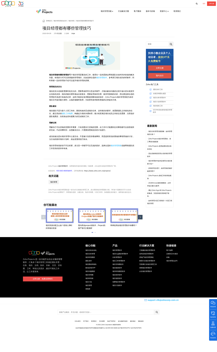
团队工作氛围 (67, 113)
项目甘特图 (89, 275)
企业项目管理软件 (145, 271)
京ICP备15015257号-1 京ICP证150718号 (130, 328)
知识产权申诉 (111, 321)
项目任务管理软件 (159, 97)
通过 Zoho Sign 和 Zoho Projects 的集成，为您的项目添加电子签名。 (159, 193)
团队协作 (88, 261)
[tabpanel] (60, 219)
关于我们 (86, 321)
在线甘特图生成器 (159, 93)
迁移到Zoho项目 (172, 254)
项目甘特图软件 (118, 264)
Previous (43, 217)
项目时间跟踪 (90, 257)
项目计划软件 (117, 285)
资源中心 (163, 11)
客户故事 (169, 250)
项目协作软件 (117, 275)
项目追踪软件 (117, 278)
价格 (168, 257)
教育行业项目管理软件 (147, 261)
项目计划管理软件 (159, 102)
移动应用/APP (90, 268)
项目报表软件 (117, 268)
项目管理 (71, 21)
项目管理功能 (106, 11)
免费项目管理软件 (118, 282)
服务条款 (133, 321)
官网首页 (49, 21)
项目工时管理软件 (118, 261)
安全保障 (102, 321)
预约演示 (160, 75)
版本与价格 (150, 11)
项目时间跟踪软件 (118, 271)
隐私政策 (141, 321)
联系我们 (177, 11)
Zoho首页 (78, 321)
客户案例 (137, 11)
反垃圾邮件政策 (122, 321)
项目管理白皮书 (171, 261)
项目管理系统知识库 (60, 21)
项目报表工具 (158, 106)
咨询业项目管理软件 (146, 254)
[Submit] (156, 312)
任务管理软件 (117, 257)
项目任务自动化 (91, 250)
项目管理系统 (116, 145)
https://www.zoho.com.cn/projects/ (97, 171)
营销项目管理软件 (145, 268)
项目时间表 (89, 278)
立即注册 (211, 3)
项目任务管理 (90, 254)
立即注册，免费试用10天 (43, 279)
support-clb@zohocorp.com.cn (163, 300)
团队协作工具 (158, 89)
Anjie (73, 33)
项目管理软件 (101, 77)
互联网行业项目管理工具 (148, 264)
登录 (204, 3)
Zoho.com (12, 3)
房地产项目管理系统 (146, 257)
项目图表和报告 (91, 264)
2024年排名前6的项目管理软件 (162, 111)
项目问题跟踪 (90, 271)
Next (140, 217)
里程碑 (87, 289)
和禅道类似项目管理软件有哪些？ (123, 225)
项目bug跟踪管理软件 (120, 254)
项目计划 (88, 282)
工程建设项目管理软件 (147, 250)
